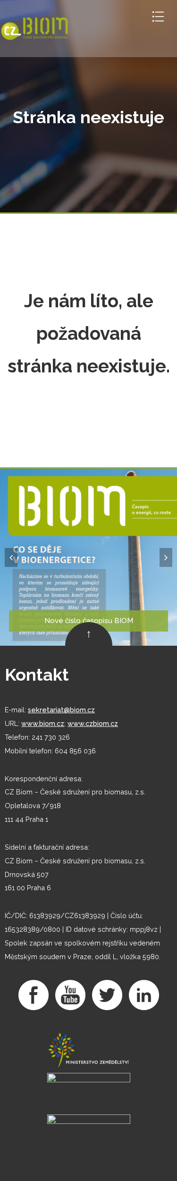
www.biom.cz (42, 723)
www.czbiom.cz (92, 723)
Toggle (158, 16)
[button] (11, 557)
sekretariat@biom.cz (61, 710)
